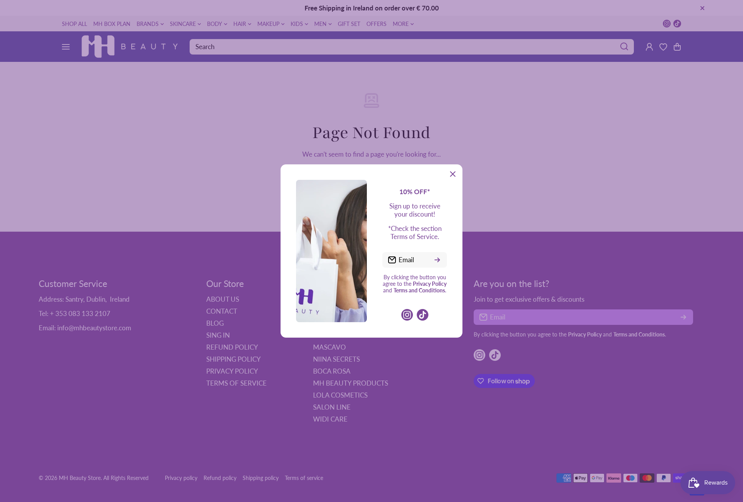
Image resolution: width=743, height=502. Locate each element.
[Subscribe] (437, 260)
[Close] (452, 174)
